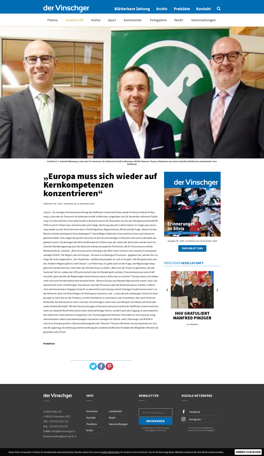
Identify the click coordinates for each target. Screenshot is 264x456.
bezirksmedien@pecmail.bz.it (60, 436)
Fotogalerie (158, 20)
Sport (112, 20)
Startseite (92, 411)
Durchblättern (192, 248)
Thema (52, 20)
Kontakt (203, 8)
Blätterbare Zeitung (132, 8)
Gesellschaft (74, 20)
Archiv (161, 8)
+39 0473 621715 (58, 421)
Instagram (194, 419)
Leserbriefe (115, 411)
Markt (178, 20)
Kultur (96, 20)
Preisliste (182, 8)
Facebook (194, 412)
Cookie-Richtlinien (110, 452)
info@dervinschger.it (63, 431)
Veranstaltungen (203, 20)
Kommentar (133, 20)
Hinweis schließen (248, 452)
